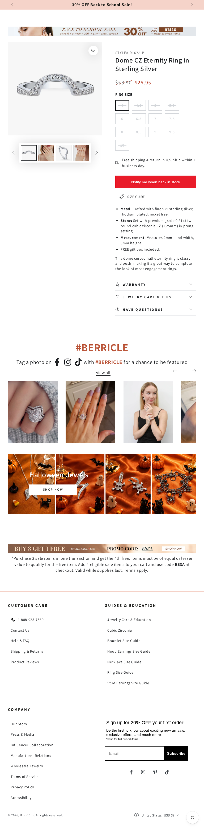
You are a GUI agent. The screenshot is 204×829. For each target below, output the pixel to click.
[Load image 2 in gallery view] (46, 153)
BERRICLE (27, 815)
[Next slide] (191, 5)
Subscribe (176, 753)
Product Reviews (25, 662)
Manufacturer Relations (31, 755)
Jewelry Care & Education (129, 619)
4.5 (141, 107)
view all (103, 372)
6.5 (141, 120)
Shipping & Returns (27, 651)
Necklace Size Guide (124, 662)
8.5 (141, 133)
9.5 (174, 133)
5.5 (174, 107)
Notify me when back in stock (155, 182)
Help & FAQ (20, 640)
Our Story (19, 724)
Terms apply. (136, 570)
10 (124, 147)
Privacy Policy (22, 787)
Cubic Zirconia (119, 630)
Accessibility (21, 797)
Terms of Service (25, 776)
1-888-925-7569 (31, 619)
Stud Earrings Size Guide (128, 683)
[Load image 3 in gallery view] (64, 153)
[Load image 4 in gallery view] (81, 153)
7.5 (174, 120)
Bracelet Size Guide (123, 640)
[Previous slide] (12, 5)
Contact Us (20, 630)
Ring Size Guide (120, 672)
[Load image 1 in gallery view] (29, 153)
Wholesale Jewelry (27, 766)
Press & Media (22, 734)
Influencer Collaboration (32, 745)
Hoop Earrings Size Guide (128, 651)
